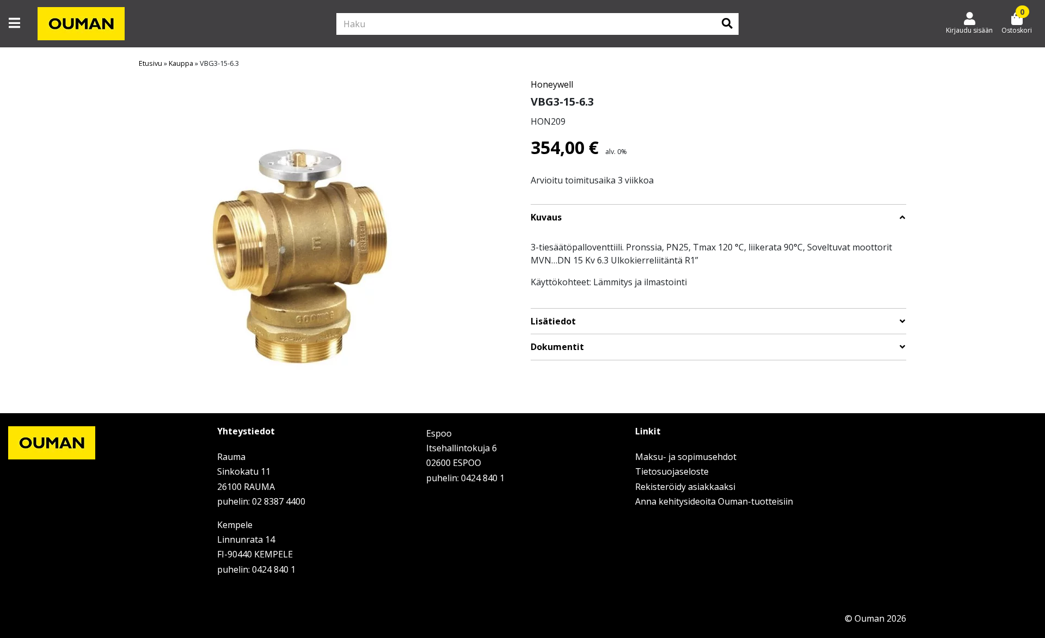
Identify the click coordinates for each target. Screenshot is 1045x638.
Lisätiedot (553, 321)
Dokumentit (557, 347)
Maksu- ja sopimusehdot (685, 457)
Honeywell (552, 84)
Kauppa (181, 63)
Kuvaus (546, 217)
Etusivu (150, 63)
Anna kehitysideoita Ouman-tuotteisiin (714, 501)
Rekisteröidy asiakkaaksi (685, 487)
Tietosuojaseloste (672, 471)
